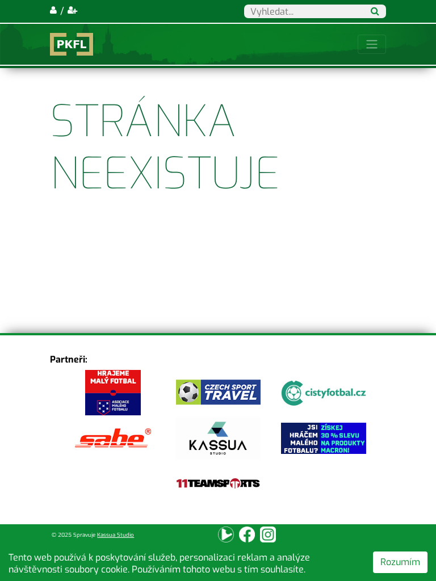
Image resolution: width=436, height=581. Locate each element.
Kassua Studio (115, 534)
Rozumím (400, 562)
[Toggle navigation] (372, 44)
